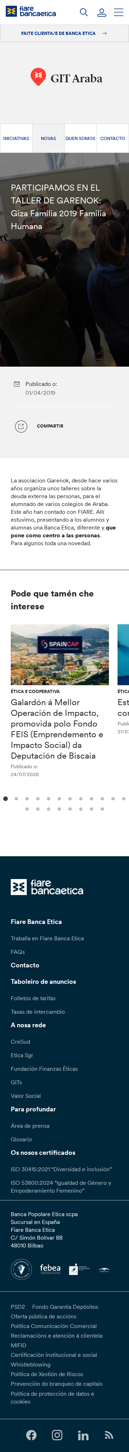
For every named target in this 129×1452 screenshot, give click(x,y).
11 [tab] (112, 798)
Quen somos (80, 138)
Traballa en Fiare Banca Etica (47, 938)
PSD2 (18, 1306)
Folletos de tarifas (33, 998)
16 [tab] (58, 808)
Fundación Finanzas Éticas (44, 1068)
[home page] (31, 11)
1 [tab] (4, 798)
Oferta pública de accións (43, 1316)
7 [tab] (69, 798)
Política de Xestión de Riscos (47, 1374)
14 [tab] (36, 808)
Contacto (112, 138)
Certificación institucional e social (54, 1354)
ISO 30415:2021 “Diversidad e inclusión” (61, 1169)
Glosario (21, 1139)
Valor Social (26, 1095)
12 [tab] (122, 798)
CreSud (20, 1041)
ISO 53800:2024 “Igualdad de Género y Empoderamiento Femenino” (61, 1186)
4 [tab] (36, 798)
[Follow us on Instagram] (57, 1435)
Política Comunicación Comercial (54, 1325)
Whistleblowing (31, 1364)
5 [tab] (47, 798)
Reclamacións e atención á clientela (56, 1335)
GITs (16, 1082)
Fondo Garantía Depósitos (65, 1306)
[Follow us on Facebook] (31, 1435)
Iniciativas (16, 138)
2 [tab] (15, 798)
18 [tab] (79, 808)
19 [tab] (90, 808)
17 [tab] (69, 808)
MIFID (19, 1345)
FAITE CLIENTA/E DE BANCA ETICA (59, 33)
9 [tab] (90, 798)
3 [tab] (26, 798)
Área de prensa (30, 1125)
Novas (48, 138)
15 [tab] (47, 808)
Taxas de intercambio (38, 1011)
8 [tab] (79, 798)
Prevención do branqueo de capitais (56, 1383)
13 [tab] (26, 808)
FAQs (18, 951)
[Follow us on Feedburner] (109, 1435)
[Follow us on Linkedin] (83, 1435)
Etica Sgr (22, 1055)
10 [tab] (101, 798)
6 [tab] (58, 798)
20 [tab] (101, 808)
